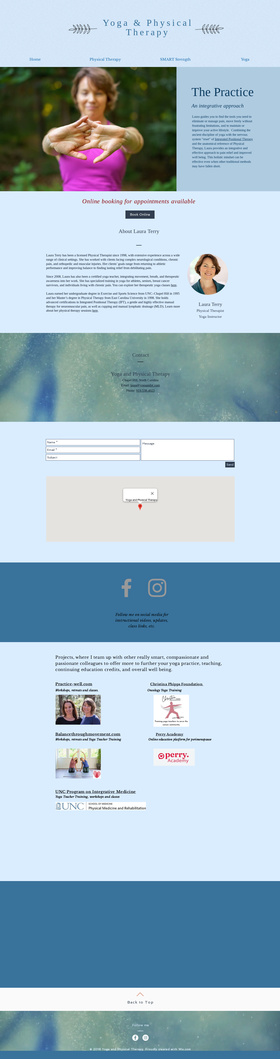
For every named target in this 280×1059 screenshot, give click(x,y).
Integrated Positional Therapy (234, 139)
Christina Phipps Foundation (176, 684)
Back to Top (140, 1002)
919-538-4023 (145, 390)
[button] (105, 59)
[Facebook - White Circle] (135, 1038)
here (173, 285)
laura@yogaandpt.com (145, 385)
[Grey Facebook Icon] (126, 588)
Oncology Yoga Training (164, 690)
